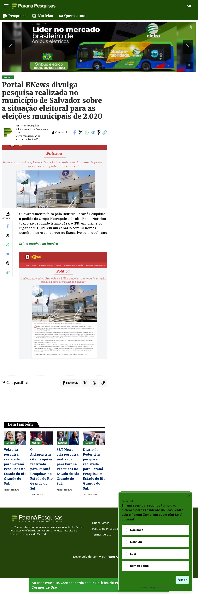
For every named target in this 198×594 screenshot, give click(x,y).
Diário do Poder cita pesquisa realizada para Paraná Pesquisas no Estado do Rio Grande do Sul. (94, 469)
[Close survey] (189, 495)
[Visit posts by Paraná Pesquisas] (8, 132)
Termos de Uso (44, 587)
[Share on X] (80, 132)
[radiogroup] (155, 548)
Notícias (7, 77)
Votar (182, 580)
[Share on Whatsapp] (86, 132)
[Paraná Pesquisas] (33, 6)
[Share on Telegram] (92, 132)
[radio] (126, 529)
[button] (7, 6)
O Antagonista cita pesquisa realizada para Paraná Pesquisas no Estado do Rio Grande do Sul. (41, 469)
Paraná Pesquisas (29, 125)
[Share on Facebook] (74, 132)
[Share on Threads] (98, 132)
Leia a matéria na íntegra (38, 243)
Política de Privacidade (115, 583)
